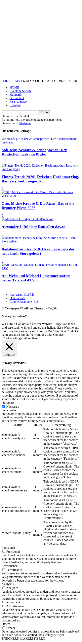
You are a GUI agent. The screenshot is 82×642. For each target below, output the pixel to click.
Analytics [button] (8, 584)
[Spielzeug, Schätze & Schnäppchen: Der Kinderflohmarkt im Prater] (41, 142)
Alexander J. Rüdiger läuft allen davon (33, 227)
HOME (14, 87)
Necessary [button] (8, 402)
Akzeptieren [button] (31, 338)
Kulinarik (15, 94)
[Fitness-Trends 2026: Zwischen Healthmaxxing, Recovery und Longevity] (41, 169)
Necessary (12, 406)
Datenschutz (17, 298)
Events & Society (20, 91)
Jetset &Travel (18, 101)
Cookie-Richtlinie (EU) (24, 301)
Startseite (25, 123)
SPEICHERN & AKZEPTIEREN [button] (23, 638)
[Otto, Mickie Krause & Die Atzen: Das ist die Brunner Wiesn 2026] (41, 195)
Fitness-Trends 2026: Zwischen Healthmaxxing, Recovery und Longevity (40, 179)
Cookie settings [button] (12, 338)
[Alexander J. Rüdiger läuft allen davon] (27, 219)
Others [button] (6, 624)
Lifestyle (15, 105)
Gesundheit (17, 98)
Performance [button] (10, 566)
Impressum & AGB (22, 294)
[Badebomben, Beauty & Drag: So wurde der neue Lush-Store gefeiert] (41, 241)
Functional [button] (8, 547)
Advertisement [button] (11, 602)
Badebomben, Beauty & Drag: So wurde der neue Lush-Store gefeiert (38, 251)
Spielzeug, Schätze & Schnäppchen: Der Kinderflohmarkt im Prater (34, 152)
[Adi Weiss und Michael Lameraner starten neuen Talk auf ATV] (41, 268)
